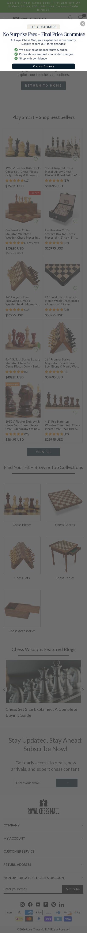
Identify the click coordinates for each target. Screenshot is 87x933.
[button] (82, 23)
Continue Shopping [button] (43, 66)
